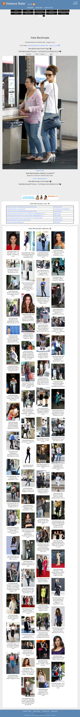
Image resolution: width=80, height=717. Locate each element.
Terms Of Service (35, 715)
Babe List (28, 13)
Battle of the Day (64, 10)
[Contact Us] (29, 4)
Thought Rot (45, 711)
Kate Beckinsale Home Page (38, 49)
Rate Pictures (40, 10)
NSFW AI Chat (48, 7)
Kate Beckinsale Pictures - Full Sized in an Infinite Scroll (39, 51)
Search (16, 13)
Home (16, 10)
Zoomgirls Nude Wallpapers (62, 209)
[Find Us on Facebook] (31, 4)
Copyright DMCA (27, 715)
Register (75, 3)
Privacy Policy (42, 715)
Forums (40, 13)
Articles (28, 10)
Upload (52, 10)
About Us (54, 715)
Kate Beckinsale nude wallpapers (16, 209)
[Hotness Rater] (14, 4)
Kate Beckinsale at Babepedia (15, 222)
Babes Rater (39, 7)
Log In (76, 2)
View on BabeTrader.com (40, 178)
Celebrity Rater (58, 218)
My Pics (63, 13)
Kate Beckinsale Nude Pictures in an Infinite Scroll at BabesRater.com (26, 213)
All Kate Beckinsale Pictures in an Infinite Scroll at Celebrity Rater (25, 218)
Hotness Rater (58, 207)
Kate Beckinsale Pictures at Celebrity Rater (18, 220)
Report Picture (40, 170)
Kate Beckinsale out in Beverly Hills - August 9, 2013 (43, 45)
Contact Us (48, 715)
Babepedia (30, 7)
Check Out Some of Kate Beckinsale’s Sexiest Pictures (22, 207)
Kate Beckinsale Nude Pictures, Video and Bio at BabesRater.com (25, 215)
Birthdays (51, 13)
